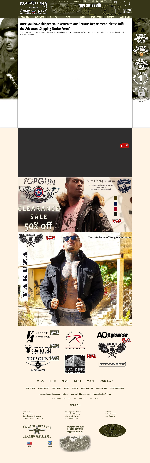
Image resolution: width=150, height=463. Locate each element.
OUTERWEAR (43, 388)
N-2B (65, 381)
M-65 (40, 381)
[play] (127, 175)
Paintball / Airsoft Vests (102, 394)
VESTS (66, 388)
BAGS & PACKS (87, 388)
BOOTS (75, 388)
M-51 (77, 381)
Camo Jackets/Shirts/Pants (49, 394)
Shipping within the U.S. (73, 412)
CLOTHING (56, 388)
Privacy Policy (28, 414)
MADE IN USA (101, 388)
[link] (127, 4)
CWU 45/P (106, 381)
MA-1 (90, 381)
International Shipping (72, 414)
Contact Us (108, 412)
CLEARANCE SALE (117, 388)
